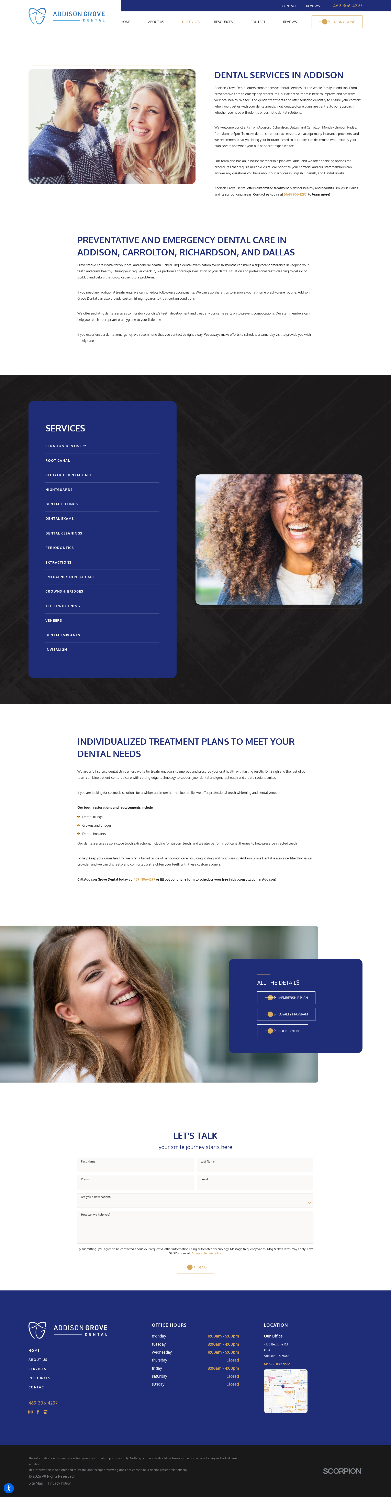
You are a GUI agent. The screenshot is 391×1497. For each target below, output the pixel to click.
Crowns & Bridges (64, 591)
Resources (40, 1378)
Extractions (58, 562)
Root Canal (57, 461)
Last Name (208, 1161)
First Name (88, 1161)
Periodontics (59, 548)
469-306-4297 (347, 5)
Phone (85, 1179)
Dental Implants (62, 635)
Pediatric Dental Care (68, 475)
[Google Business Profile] (45, 1412)
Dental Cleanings (63, 533)
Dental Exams (59, 519)
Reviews (313, 6)
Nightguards (59, 490)
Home (34, 1351)
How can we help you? (95, 1214)
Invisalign (56, 650)
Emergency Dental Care (70, 577)
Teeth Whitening (62, 606)
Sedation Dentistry (65, 446)
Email (204, 1179)
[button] (9, 1488)
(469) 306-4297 (295, 194)
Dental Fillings (61, 504)
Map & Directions (277, 1364)
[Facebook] (38, 1412)
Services (37, 1369)
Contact (289, 6)
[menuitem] (134, 21)
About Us (38, 1360)
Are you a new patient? (96, 1197)
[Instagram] (30, 1412)
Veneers (53, 620)
